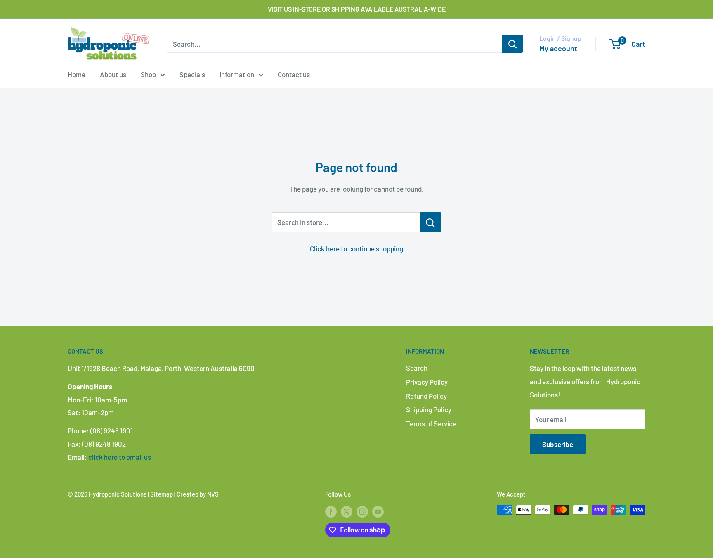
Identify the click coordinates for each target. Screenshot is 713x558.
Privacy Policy (427, 382)
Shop (148, 74)
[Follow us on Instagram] (362, 511)
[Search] (512, 44)
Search (416, 368)
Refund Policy (426, 396)
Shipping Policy (428, 409)
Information (237, 74)
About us (113, 74)
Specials (192, 74)
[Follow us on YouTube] (378, 511)
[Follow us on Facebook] (331, 511)
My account (558, 48)
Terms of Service (431, 423)
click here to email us (119, 457)
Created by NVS (198, 494)
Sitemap (161, 494)
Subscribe (557, 444)
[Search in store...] (430, 222)
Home (76, 74)
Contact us (294, 74)
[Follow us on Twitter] (346, 511)
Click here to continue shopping (356, 248)
